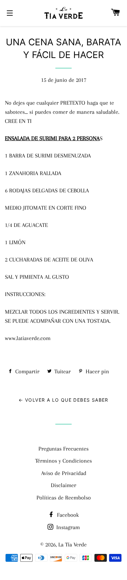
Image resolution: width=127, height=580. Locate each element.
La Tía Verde (72, 544)
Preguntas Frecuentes (63, 448)
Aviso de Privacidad (63, 473)
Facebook (67, 515)
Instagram (67, 527)
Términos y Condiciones (63, 460)
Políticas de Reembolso (63, 497)
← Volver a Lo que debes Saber (63, 400)
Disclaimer (63, 485)
